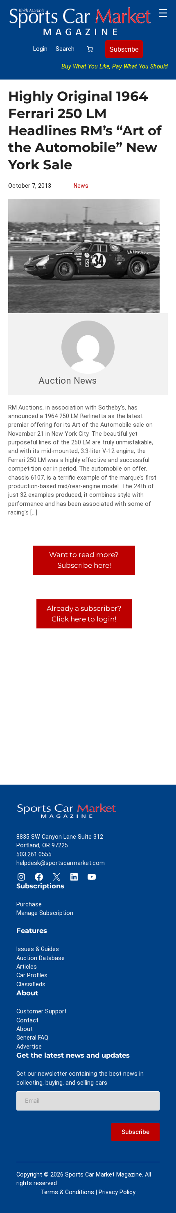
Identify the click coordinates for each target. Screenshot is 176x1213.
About (24, 1029)
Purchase (29, 904)
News (81, 185)
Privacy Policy (117, 1192)
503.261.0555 (34, 854)
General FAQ (32, 1037)
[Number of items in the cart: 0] (90, 49)
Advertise (29, 1046)
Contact (27, 1020)
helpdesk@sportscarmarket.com (60, 863)
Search (65, 49)
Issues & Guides (37, 949)
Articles (26, 966)
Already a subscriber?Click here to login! (84, 613)
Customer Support (41, 1011)
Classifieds (30, 984)
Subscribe (124, 49)
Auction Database (40, 958)
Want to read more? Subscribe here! (84, 560)
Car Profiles (31, 975)
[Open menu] (163, 13)
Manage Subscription (44, 913)
